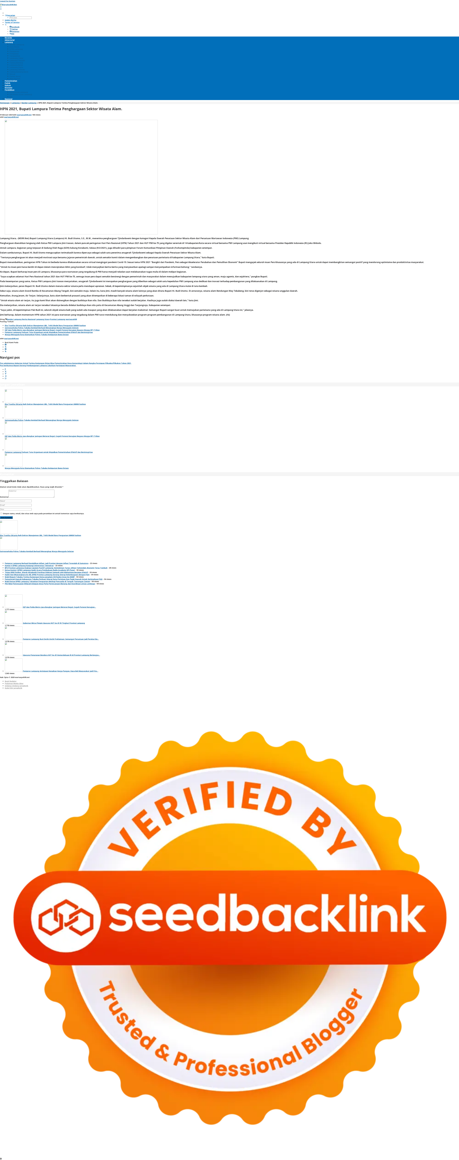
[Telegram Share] (5, 376)
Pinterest (15, 31)
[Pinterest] (5, 349)
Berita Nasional (28, 319)
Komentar (4, 497)
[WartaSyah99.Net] (8, 4)
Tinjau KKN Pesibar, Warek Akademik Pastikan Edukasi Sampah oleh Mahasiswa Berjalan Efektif (46, 572)
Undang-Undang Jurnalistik (16, 686)
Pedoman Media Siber (14, 683)
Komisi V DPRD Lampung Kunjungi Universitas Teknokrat (29, 565)
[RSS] (5, 351)
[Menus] (1, 7)
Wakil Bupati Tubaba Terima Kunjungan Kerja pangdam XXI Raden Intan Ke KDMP (40, 577)
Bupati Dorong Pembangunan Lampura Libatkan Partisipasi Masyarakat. (38, 365)
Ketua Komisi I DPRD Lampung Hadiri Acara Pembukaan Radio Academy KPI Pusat (40, 570)
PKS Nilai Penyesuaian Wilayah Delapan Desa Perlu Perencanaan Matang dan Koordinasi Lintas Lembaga (50, 584)
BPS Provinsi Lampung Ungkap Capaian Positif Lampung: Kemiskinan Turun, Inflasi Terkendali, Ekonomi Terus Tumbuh (56, 568)
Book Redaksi (10, 681)
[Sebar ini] (5, 369)
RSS (12, 34)
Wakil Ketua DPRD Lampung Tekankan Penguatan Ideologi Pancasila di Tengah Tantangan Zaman (47, 581)
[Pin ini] (5, 374)
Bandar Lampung (14, 319)
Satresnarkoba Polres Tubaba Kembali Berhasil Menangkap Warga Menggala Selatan (42, 328)
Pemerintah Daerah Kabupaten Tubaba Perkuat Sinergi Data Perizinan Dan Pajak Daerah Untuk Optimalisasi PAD (53, 579)
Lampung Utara (42, 319)
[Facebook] (5, 345)
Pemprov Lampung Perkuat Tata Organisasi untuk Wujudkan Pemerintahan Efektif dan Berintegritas (49, 332)
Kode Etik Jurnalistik (13, 688)
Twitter (14, 29)
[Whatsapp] (5, 378)
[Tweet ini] (5, 372)
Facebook (15, 27)
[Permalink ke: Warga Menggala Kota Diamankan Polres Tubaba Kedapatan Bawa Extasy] (13, 466)
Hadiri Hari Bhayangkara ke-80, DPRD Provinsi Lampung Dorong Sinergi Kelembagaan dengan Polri (47, 574)
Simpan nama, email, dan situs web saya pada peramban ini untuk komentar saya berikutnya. (43, 513)
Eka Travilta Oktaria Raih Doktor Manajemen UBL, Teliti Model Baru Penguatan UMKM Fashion (45, 325)
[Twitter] (5, 347)
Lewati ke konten (7, 1)
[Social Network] (5, 25)
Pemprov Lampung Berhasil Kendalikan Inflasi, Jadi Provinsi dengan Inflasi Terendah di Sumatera (46, 563)
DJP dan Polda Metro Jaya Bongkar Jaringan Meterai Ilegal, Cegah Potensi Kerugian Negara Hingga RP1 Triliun (52, 330)
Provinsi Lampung (57, 319)
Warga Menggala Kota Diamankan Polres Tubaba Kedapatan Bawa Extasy (37, 334)
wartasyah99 (71, 319)
